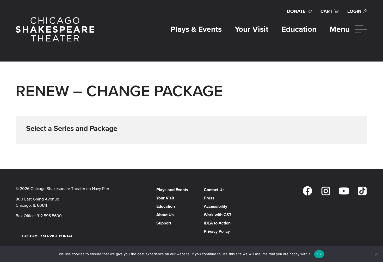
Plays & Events (196, 29)
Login (354, 11)
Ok (319, 254)
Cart (326, 11)
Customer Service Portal (47, 236)
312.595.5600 (49, 216)
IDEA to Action (217, 223)
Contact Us (214, 190)
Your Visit (251, 29)
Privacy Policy (217, 231)
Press (209, 198)
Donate (296, 11)
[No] (376, 254)
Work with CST (217, 215)
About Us (165, 215)
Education (299, 29)
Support (163, 223)
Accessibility (215, 206)
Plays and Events (172, 190)
